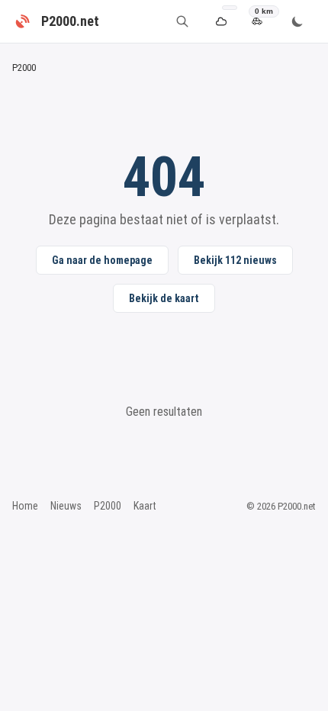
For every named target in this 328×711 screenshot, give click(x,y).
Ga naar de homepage (102, 260)
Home (25, 506)
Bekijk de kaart (164, 298)
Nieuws (66, 506)
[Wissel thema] (297, 21)
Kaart (144, 506)
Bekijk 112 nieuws (235, 260)
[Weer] (220, 21)
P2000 (107, 506)
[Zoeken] (182, 21)
